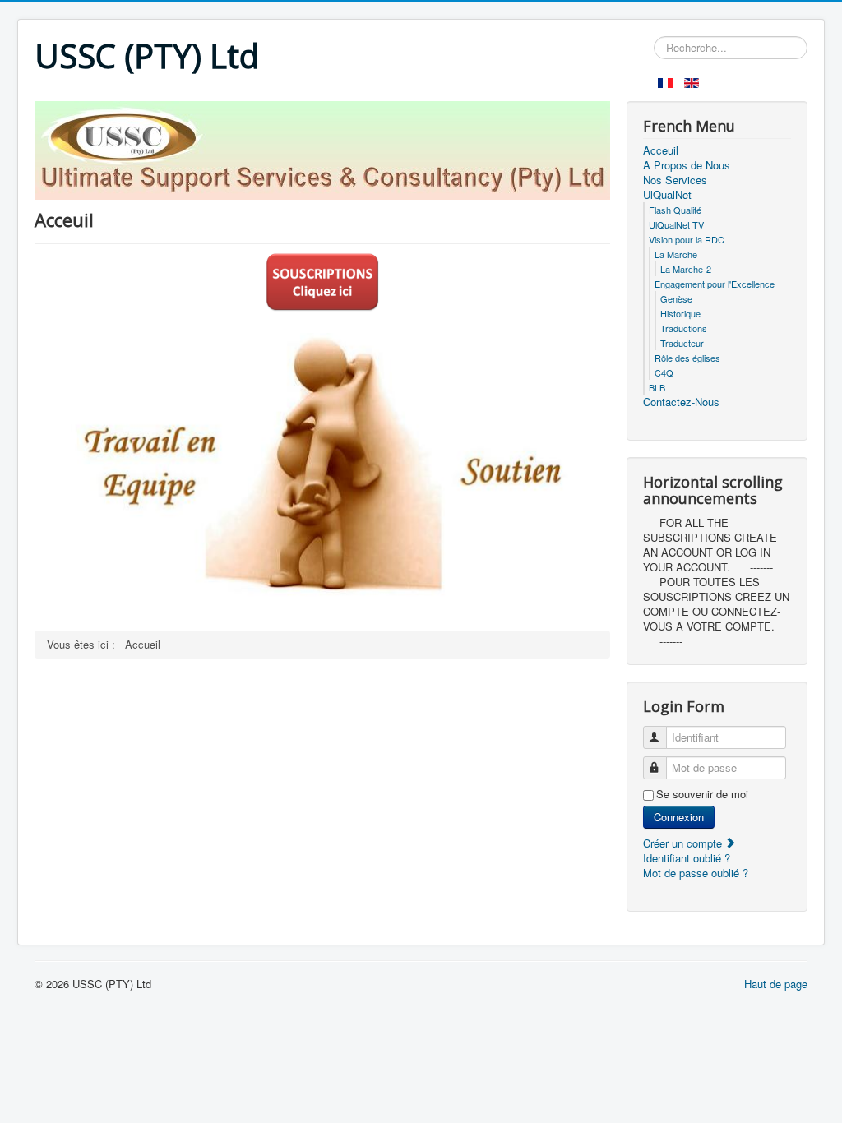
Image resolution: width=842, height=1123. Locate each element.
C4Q (664, 372)
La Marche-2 (685, 268)
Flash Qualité (675, 209)
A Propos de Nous (686, 165)
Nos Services (675, 180)
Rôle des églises (687, 357)
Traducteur (682, 342)
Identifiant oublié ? (686, 858)
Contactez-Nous (681, 402)
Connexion (679, 817)
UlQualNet (667, 194)
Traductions (683, 328)
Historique (680, 313)
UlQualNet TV (676, 224)
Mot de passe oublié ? (695, 872)
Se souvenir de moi (702, 794)
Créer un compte (684, 843)
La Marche (676, 254)
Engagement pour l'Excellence (715, 283)
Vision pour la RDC (686, 239)
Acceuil (660, 150)
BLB (657, 387)
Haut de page (775, 983)
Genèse (676, 298)
